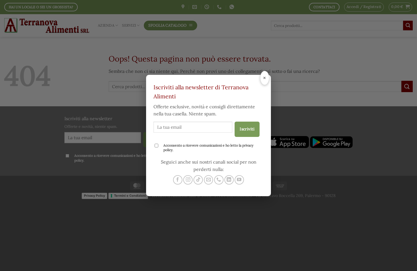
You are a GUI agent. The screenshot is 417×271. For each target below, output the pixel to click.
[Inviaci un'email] (208, 180)
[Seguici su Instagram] (188, 180)
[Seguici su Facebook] (177, 180)
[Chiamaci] (219, 180)
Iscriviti (247, 129)
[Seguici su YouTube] (239, 180)
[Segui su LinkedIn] (229, 180)
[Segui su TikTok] (198, 180)
